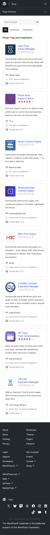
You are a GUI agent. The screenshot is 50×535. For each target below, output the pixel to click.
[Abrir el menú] (46, 4)
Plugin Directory (9, 12)
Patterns (30, 443)
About (5, 430)
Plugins (29, 439)
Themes (30, 434)
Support (6, 456)
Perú (11, 499)
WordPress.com (11, 474)
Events (29, 456)
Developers (8, 461)
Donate (31, 461)
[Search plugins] (37, 22)
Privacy (6, 443)
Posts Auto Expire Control (26, 97)
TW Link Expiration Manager (28, 380)
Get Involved (32, 452)
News (5, 434)
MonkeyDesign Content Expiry (26, 189)
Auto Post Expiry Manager (26, 47)
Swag (30, 466)
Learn (5, 452)
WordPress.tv (10, 466)
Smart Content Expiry (30, 141)
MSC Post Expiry (27, 234)
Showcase (31, 430)
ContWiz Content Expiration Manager (28, 285)
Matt (6, 479)
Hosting (6, 439)
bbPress (8, 483)
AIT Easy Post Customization (28, 334)
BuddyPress (10, 488)
